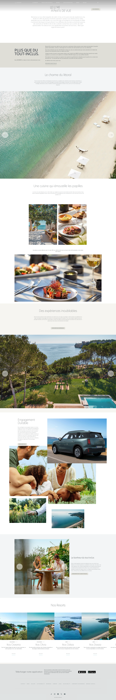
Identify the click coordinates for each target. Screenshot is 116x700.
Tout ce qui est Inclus (47, 2)
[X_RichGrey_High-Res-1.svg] (61, 694)
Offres (77, 2)
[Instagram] (54, 694)
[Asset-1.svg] (51, 694)
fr (97, 2)
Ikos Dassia (95, 645)
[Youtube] (64, 694)
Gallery (85, 2)
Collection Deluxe (67, 2)
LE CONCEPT (35, 2)
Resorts (58, 2)
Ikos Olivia (40, 645)
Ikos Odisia (68, 645)
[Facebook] (58, 694)
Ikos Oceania (14, 645)
